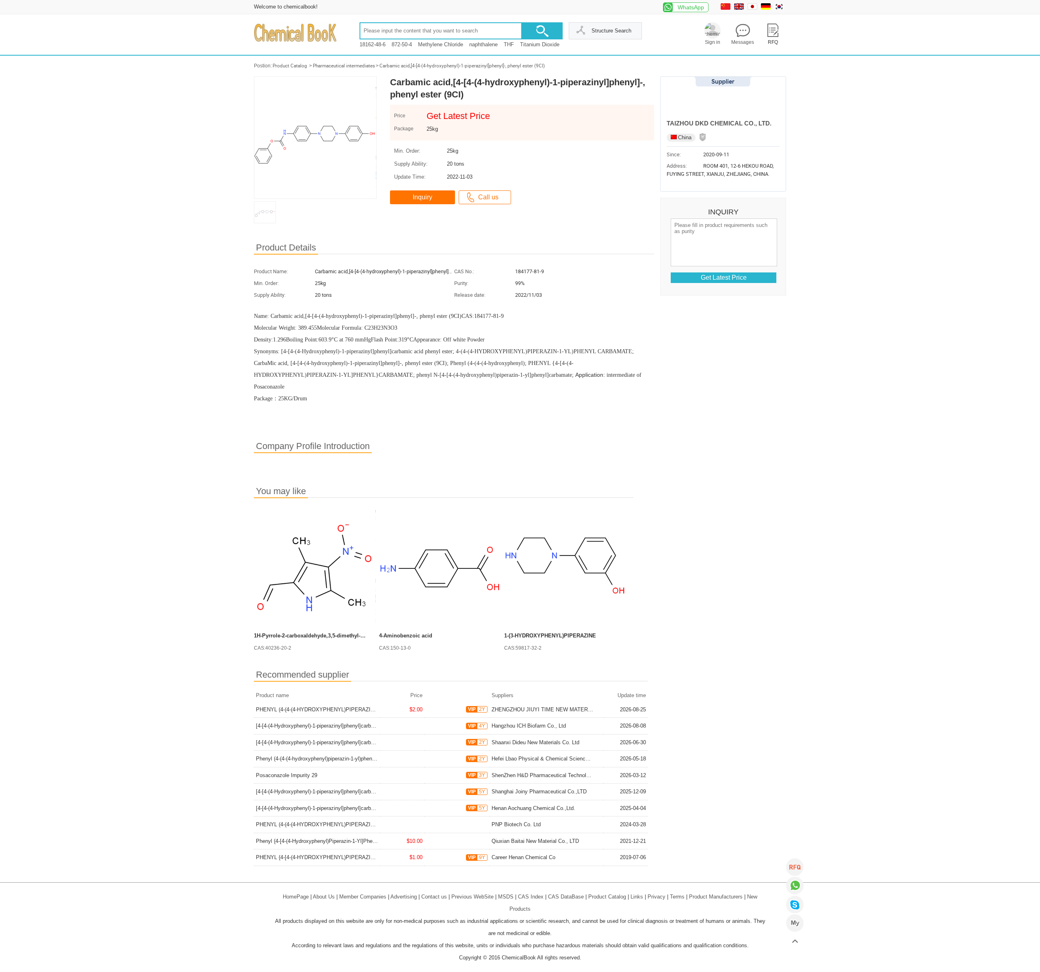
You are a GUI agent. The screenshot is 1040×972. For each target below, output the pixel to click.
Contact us (434, 897)
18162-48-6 (373, 44)
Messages (742, 42)
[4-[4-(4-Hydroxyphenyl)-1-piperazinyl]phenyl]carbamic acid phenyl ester (340, 726)
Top (795, 941)
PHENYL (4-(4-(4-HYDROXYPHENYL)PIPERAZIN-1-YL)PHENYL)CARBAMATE (350, 709)
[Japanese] (753, 8)
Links (636, 897)
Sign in (712, 42)
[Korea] (780, 8)
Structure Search (611, 31)
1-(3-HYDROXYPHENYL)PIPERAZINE (550, 636)
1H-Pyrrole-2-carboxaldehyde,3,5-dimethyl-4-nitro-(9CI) (322, 636)
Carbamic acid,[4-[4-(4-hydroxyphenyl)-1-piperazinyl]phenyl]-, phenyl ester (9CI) (462, 66)
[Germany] (767, 8)
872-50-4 (402, 44)
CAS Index (531, 897)
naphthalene (483, 44)
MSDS (506, 897)
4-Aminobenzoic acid (405, 636)
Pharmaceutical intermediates (344, 66)
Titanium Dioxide (539, 44)
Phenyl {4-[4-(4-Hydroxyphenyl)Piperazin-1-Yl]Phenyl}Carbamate (331, 841)
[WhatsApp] (795, 885)
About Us (324, 897)
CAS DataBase (566, 897)
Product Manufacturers (716, 897)
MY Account (795, 923)
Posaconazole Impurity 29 (286, 775)
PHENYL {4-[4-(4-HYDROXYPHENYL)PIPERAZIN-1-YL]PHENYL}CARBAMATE (350, 857)
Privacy (656, 897)
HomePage (296, 897)
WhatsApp (691, 7)
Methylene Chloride (440, 44)
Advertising (403, 897)
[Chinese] (726, 8)
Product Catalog (290, 66)
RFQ (795, 867)
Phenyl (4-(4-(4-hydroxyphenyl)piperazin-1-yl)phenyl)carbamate (329, 759)
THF (509, 44)
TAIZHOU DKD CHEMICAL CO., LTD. (719, 123)
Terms (677, 897)
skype (795, 904)
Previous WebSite (472, 897)
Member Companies (362, 897)
